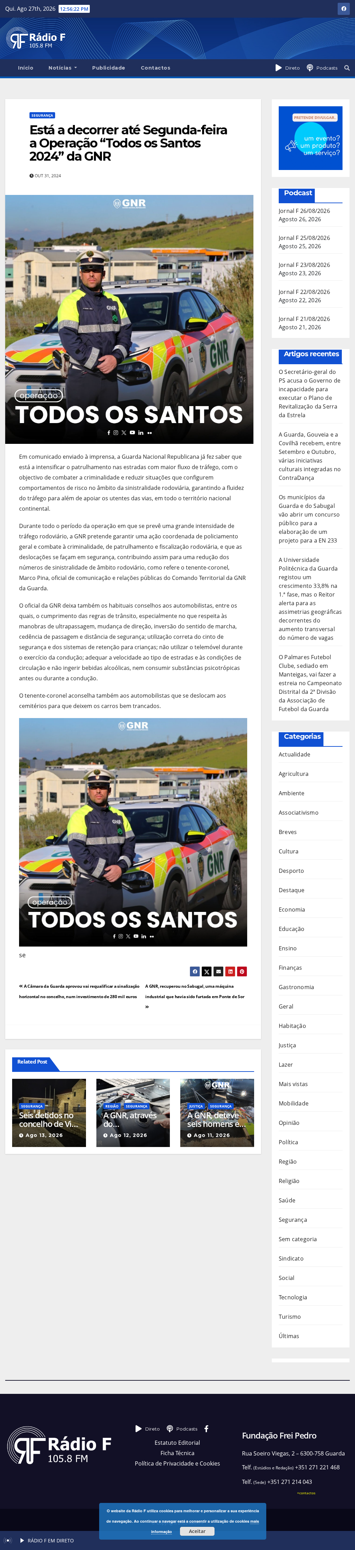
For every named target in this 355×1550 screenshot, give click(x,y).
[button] (347, 68)
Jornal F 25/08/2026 (304, 238)
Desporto (291, 871)
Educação (292, 929)
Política (288, 1142)
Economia (292, 909)
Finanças (290, 967)
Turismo (290, 1316)
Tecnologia (293, 1297)
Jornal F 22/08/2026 (304, 292)
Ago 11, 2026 (212, 1135)
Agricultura (294, 774)
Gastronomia (296, 987)
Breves (288, 832)
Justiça (196, 1106)
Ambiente (292, 793)
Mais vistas (293, 1084)
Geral (286, 1006)
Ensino (288, 948)
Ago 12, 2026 (128, 1135)
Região (112, 1106)
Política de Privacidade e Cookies (177, 1463)
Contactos (156, 68)
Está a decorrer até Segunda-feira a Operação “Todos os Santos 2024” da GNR (128, 143)
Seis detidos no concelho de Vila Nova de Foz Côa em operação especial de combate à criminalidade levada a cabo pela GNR (48, 1119)
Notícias (61, 68)
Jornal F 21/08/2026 (304, 319)
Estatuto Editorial (177, 1442)
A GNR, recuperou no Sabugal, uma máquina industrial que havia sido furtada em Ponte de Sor (194, 991)
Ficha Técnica (177, 1453)
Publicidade (108, 68)
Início (25, 68)
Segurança (42, 115)
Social (286, 1278)
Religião (289, 1181)
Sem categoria (298, 1239)
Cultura (288, 851)
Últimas (289, 1336)
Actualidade (294, 754)
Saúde (287, 1200)
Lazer (286, 1064)
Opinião (289, 1123)
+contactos (306, 1492)
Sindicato (291, 1258)
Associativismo (299, 812)
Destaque (292, 890)
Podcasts (327, 68)
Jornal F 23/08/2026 (304, 265)
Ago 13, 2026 (44, 1135)
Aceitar (197, 1531)
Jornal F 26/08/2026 (304, 211)
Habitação (292, 1026)
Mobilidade (294, 1103)
